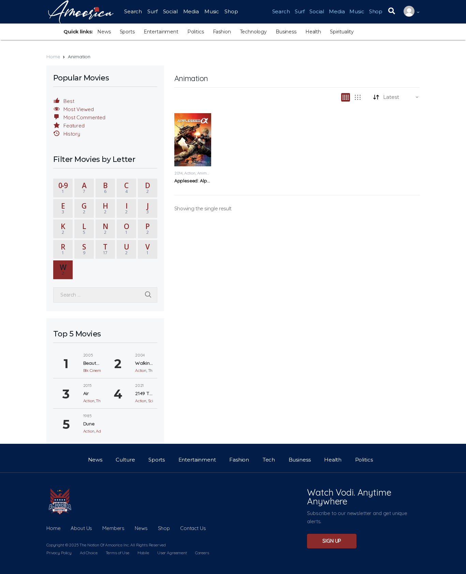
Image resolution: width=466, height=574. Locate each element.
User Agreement (172, 552)
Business (286, 32)
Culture (125, 459)
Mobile (143, 552)
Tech (269, 459)
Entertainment (161, 32)
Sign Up (331, 541)
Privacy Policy (59, 552)
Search (133, 11)
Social (170, 11)
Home (53, 57)
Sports (127, 32)
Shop (231, 11)
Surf (152, 11)
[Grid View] (345, 97)
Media (191, 11)
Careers (202, 552)
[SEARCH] (148, 295)
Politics (195, 32)
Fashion (222, 32)
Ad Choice (89, 552)
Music (211, 11)
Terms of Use (117, 552)
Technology (253, 32)
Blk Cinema (93, 370)
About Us (81, 528)
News (104, 32)
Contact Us (193, 528)
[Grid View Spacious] (357, 97)
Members (113, 528)
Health (313, 32)
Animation (206, 173)
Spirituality (342, 32)
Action (189, 173)
